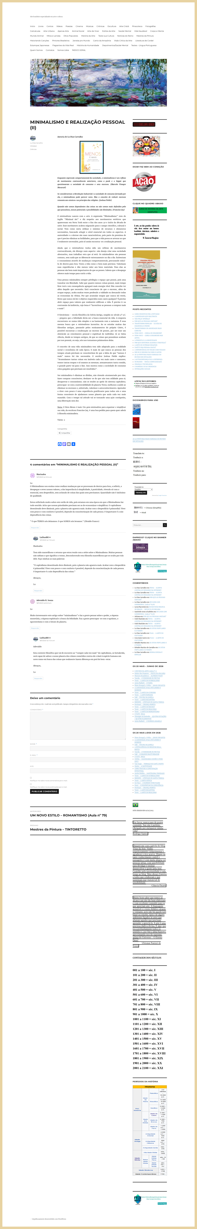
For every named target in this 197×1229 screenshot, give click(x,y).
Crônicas (100, 26)
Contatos (50, 50)
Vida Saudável (140, 31)
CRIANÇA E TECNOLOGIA (143, 364)
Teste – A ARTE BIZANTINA (145, 700)
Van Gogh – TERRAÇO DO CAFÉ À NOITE (149, 764)
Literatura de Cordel (144, 41)
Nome (33, 744)
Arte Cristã (124, 26)
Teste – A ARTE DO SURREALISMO (147, 681)
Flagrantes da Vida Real (63, 45)
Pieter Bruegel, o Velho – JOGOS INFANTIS (150, 685)
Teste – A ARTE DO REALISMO (146, 709)
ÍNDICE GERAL (79, 50)
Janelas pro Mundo (81, 41)
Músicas (89, 26)
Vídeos (59, 26)
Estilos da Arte (108, 31)
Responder (35, 528)
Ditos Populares (71, 36)
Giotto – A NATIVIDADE (143, 766)
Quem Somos (36, 50)
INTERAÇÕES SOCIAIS (142, 369)
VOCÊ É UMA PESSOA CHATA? (145, 347)
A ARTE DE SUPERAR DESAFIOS (146, 345)
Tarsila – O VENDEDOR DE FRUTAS (147, 678)
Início (32, 26)
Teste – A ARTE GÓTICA (143, 781)
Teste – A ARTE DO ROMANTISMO (147, 712)
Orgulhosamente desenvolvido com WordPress (49, 1219)
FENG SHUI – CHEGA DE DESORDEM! (148, 333)
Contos (50, 26)
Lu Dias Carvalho (36, 143)
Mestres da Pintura (145, 36)
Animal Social (78, 31)
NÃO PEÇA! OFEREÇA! (142, 319)
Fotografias (150, 26)
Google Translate (162, 495)
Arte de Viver (93, 31)
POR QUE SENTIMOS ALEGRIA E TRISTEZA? (150, 343)
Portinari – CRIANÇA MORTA (145, 704)
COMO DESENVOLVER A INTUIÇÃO (147, 314)
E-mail (34, 755)
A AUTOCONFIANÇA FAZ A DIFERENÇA (148, 359)
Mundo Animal (37, 36)
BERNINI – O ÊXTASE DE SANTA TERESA (149, 702)
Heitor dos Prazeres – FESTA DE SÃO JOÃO (150, 673)
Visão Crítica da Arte (123, 41)
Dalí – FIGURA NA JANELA (144, 697)
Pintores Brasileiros (60, 41)
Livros (40, 26)
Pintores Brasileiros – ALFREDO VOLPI (149, 676)
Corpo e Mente (157, 31)
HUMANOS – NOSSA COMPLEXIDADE (148, 362)
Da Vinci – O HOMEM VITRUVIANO (147, 783)
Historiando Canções (39, 41)
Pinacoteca (137, 26)
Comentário (36, 710)
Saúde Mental (124, 31)
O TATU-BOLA (140, 714)
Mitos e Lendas (53, 36)
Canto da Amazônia (102, 41)
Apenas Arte (63, 31)
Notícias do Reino (125, 36)
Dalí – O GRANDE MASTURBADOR (147, 754)
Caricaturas (35, 31)
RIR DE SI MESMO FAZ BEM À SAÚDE (148, 352)
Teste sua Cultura (106, 36)
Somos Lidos (63, 50)
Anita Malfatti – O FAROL (144, 683)
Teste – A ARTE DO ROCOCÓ (145, 707)
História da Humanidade (88, 45)
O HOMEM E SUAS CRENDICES (145, 367)
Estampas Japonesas (39, 45)
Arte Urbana (48, 31)
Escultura (112, 26)
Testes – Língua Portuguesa (143, 45)
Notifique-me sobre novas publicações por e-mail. (48, 787)
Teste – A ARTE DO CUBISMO (145, 693)
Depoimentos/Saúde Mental (115, 45)
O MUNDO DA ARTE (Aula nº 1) (146, 671)
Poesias (69, 26)
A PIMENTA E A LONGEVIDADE (146, 340)
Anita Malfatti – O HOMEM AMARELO (148, 721)
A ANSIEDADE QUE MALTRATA (146, 316)
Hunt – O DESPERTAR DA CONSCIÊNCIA (149, 785)
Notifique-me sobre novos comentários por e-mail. (48, 781)
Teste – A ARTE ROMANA (144, 695)
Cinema (79, 26)
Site (32, 766)
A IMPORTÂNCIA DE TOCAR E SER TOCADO (150, 350)
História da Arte (88, 36)
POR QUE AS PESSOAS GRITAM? (146, 321)
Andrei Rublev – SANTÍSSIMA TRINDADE (150, 773)
